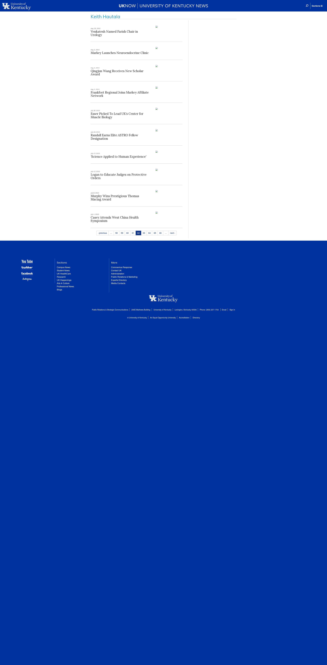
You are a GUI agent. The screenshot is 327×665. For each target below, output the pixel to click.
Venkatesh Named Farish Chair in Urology (114, 33)
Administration (117, 273)
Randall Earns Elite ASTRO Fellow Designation (114, 136)
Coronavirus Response (121, 267)
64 (149, 232)
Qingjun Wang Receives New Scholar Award (117, 72)
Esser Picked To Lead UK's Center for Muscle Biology (117, 115)
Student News (63, 270)
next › (172, 232)
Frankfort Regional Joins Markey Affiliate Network (120, 94)
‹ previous (102, 232)
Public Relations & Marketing (124, 276)
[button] (317, 6)
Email (224, 309)
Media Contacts (118, 283)
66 (160, 232)
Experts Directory (119, 280)
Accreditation (184, 317)
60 (127, 232)
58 (116, 232)
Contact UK (116, 270)
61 (133, 232)
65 (155, 232)
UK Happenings (64, 280)
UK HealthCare (64, 273)
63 (144, 232)
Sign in (232, 309)
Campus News (63, 267)
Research (61, 276)
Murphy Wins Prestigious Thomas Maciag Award (115, 197)
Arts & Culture (63, 283)
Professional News (65, 286)
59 (122, 232)
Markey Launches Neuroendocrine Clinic (120, 53)
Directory (196, 317)
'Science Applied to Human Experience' (118, 157)
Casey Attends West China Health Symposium (115, 219)
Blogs (59, 289)
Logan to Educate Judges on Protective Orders (119, 176)
